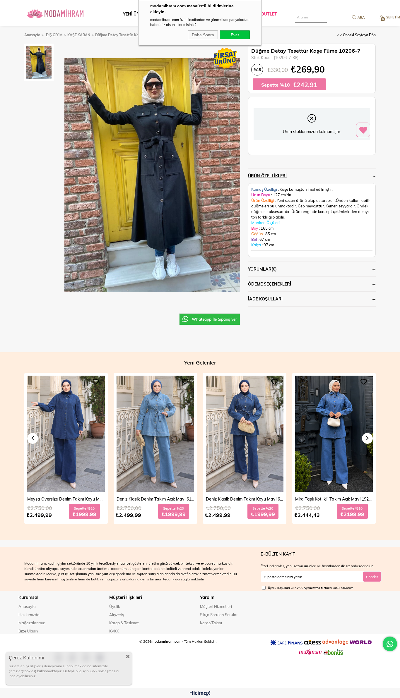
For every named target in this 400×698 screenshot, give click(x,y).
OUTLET (269, 14)
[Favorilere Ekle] (363, 130)
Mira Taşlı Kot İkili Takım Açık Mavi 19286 (244, 499)
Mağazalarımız (31, 622)
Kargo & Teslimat (124, 622)
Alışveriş (116, 614)
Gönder (372, 576)
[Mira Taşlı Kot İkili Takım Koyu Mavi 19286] (334, 434)
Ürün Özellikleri (267, 175)
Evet (235, 34)
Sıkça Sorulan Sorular (219, 614)
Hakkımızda (29, 614)
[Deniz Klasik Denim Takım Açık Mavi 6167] (66, 434)
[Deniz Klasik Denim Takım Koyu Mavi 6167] (155, 434)
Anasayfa (27, 606)
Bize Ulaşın (28, 631)
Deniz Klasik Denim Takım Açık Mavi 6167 (66, 499)
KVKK (114, 631)
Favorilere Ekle (96, 382)
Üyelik (114, 606)
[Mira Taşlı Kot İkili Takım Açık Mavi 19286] (244, 434)
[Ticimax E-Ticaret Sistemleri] (200, 694)
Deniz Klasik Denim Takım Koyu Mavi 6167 (155, 499)
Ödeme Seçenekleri (269, 284)
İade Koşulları (265, 299)
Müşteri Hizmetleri (216, 606)
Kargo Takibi (211, 622)
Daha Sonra (203, 34)
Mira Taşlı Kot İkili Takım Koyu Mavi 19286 (334, 499)
